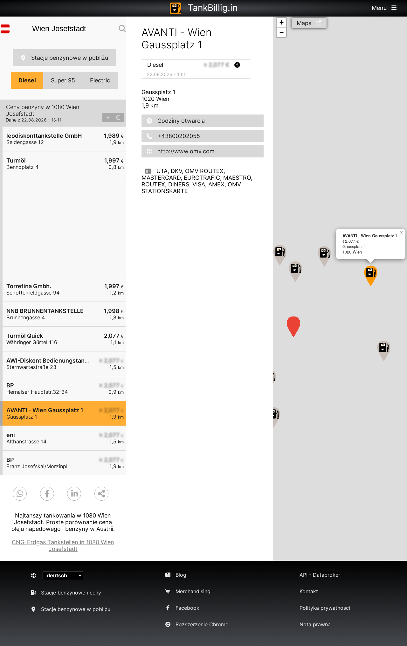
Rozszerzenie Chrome (202, 624)
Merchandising (193, 591)
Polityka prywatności (325, 608)
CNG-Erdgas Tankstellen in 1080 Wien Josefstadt (63, 545)
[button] (273, 417)
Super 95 (63, 80)
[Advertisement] (67, 226)
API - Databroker (320, 575)
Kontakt (309, 591)
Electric (100, 80)
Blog (181, 575)
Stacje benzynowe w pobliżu (69, 57)
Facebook (187, 608)
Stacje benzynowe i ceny (71, 592)
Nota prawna (315, 624)
